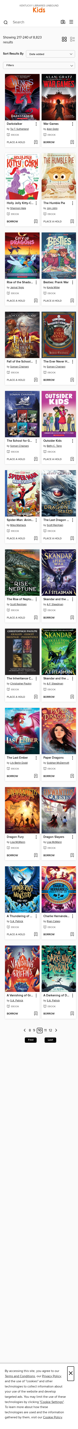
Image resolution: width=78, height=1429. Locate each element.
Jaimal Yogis (17, 287)
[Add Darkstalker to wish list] (35, 142)
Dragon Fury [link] (15, 837)
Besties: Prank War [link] (56, 282)
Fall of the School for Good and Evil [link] (20, 361)
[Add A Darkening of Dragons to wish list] (72, 1014)
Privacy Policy (51, 1376)
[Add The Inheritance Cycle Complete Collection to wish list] (35, 697)
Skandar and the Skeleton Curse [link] (57, 678)
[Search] (5, 22)
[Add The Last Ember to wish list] (35, 776)
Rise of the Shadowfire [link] (20, 282)
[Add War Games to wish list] (72, 142)
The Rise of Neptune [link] (20, 599)
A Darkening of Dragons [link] (57, 995)
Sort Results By (13, 54)
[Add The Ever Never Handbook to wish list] (72, 380)
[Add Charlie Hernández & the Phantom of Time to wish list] (72, 934)
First (30, 1040)
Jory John (52, 208)
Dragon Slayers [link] (53, 837)
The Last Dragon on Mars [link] (57, 520)
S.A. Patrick (16, 921)
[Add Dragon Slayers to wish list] (72, 855)
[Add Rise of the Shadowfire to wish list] (35, 301)
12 (50, 1030)
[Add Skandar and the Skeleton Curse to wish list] (72, 697)
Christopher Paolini (20, 683)
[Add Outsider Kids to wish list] (72, 459)
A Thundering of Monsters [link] (20, 916)
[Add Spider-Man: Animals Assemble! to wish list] (35, 538)
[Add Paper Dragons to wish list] (72, 776)
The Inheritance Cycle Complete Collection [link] (20, 678)
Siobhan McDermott (58, 762)
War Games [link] (51, 124)
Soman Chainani (19, 366)
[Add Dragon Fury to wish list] (35, 855)
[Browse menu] (71, 22)
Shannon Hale (18, 208)
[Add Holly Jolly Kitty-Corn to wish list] (35, 221)
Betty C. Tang (54, 446)
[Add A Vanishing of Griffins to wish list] (35, 1014)
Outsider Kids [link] (52, 441)
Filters (10, 65)
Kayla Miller (53, 287)
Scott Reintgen (55, 525)
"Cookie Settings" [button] (52, 1402)
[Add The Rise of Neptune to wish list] (35, 618)
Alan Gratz (53, 129)
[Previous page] (24, 1030)
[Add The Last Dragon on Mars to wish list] (72, 538)
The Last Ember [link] (17, 758)
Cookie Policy (52, 1417)
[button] (64, 41)
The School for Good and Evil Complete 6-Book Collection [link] (20, 441)
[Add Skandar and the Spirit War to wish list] (72, 618)
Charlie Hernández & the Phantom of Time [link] (57, 916)
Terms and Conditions (20, 1376)
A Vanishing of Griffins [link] (20, 995)
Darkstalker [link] (14, 124)
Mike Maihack (18, 525)
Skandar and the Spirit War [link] (57, 599)
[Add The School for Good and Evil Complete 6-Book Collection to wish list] (35, 459)
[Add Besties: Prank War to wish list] (72, 301)
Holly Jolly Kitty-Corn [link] (20, 203)
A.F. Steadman (55, 604)
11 (45, 1030)
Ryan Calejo (53, 921)
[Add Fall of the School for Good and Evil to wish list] (35, 380)
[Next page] (56, 1030)
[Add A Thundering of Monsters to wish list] (35, 934)
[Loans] (63, 23)
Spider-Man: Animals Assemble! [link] (20, 520)
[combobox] (30, 22)
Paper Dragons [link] (53, 758)
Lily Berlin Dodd (19, 762)
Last (50, 1040)
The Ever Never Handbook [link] (57, 361)
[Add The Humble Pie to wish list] (72, 221)
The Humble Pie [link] (54, 203)
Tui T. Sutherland (19, 129)
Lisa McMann (17, 842)
